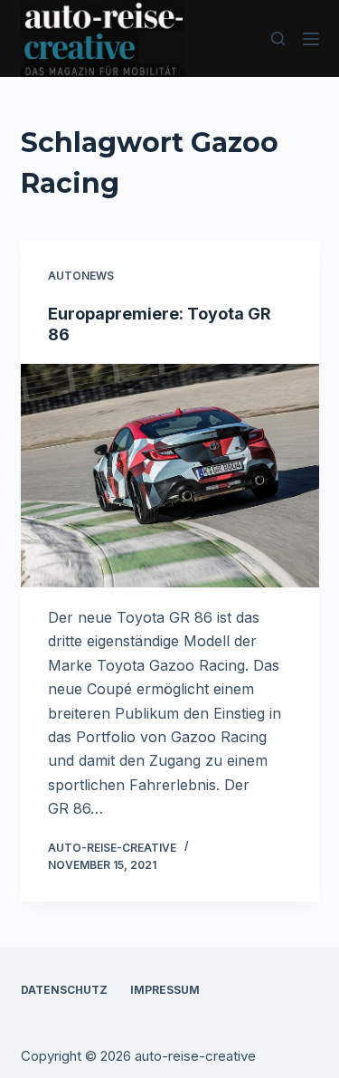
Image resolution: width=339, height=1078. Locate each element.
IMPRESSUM (165, 990)
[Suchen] (278, 38)
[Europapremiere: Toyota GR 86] (170, 476)
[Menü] (311, 39)
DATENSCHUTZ (64, 990)
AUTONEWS (81, 275)
